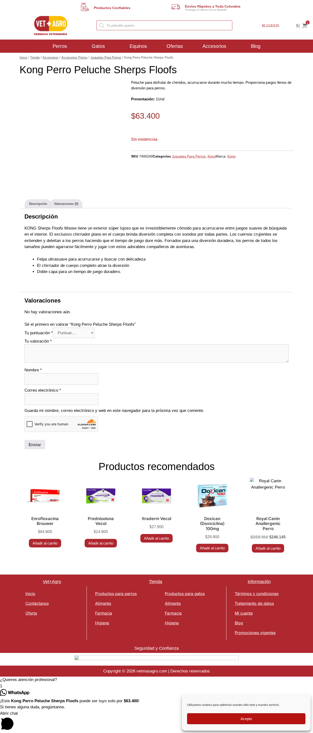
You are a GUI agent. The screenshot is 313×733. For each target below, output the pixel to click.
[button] (156, 680)
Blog (255, 46)
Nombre (33, 370)
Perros (60, 46)
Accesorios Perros (74, 57)
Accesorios (214, 46)
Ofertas (175, 46)
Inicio (23, 57)
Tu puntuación (38, 333)
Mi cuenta (270, 25)
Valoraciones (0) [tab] (66, 204)
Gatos (98, 46)
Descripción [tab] (38, 204)
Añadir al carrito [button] (45, 543)
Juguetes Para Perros (105, 57)
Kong (212, 156)
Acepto (246, 719)
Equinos (138, 46)
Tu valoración (38, 341)
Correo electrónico (42, 390)
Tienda (35, 57)
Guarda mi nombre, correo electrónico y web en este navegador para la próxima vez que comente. (114, 410)
